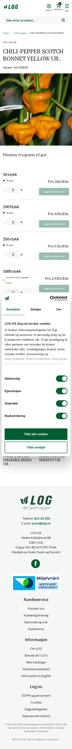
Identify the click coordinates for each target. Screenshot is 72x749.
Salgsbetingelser (36, 709)
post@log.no (41, 523)
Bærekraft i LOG (36, 655)
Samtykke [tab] (13, 309)
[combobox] (36, 20)
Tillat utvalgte (36, 447)
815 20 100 (42, 518)
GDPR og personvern (36, 695)
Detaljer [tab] (36, 309)
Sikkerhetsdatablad (36, 669)
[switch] (61, 391)
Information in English (36, 676)
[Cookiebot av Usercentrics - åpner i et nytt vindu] (50, 298)
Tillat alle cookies (36, 434)
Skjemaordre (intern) (36, 716)
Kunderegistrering (36, 615)
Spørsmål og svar (36, 622)
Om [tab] (58, 309)
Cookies (36, 702)
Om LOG (36, 648)
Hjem (6, 32)
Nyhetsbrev (36, 629)
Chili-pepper (20, 32)
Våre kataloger (36, 662)
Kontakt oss (36, 608)
